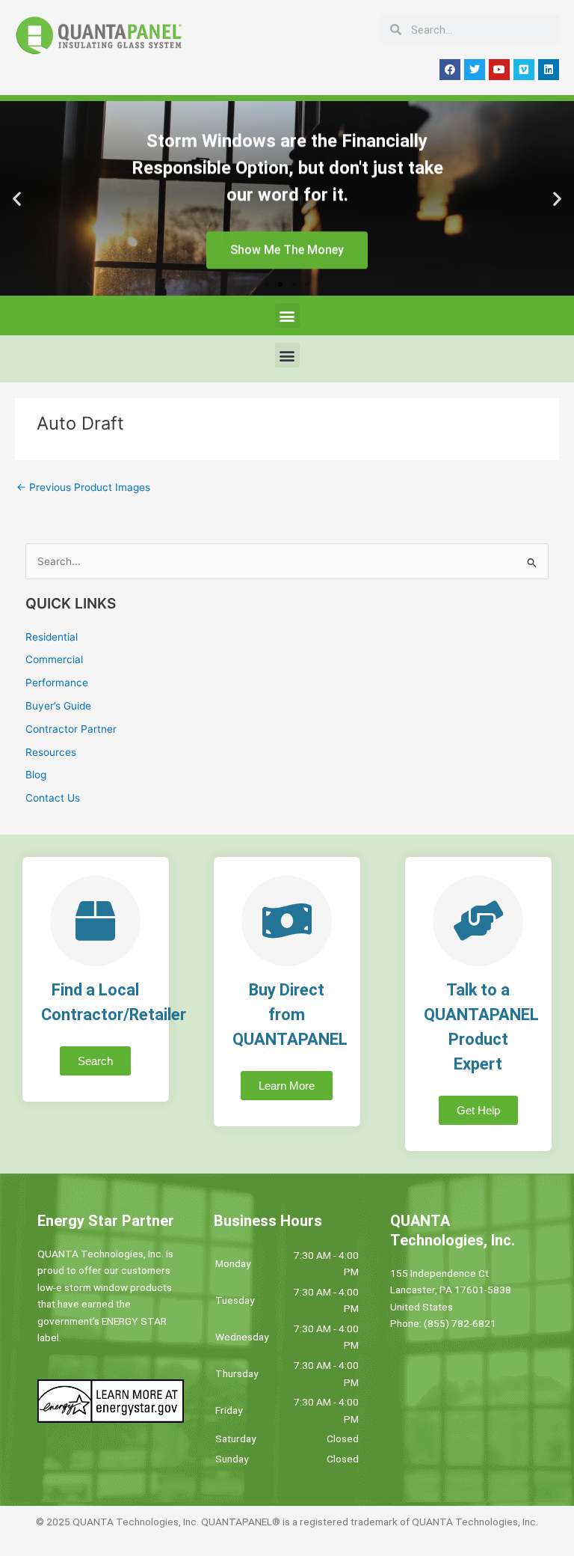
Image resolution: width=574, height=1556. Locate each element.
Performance (56, 683)
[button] (16, 198)
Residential (51, 637)
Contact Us (52, 798)
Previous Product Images (83, 487)
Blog (35, 775)
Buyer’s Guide (58, 706)
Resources (50, 752)
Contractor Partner (71, 729)
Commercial (54, 659)
